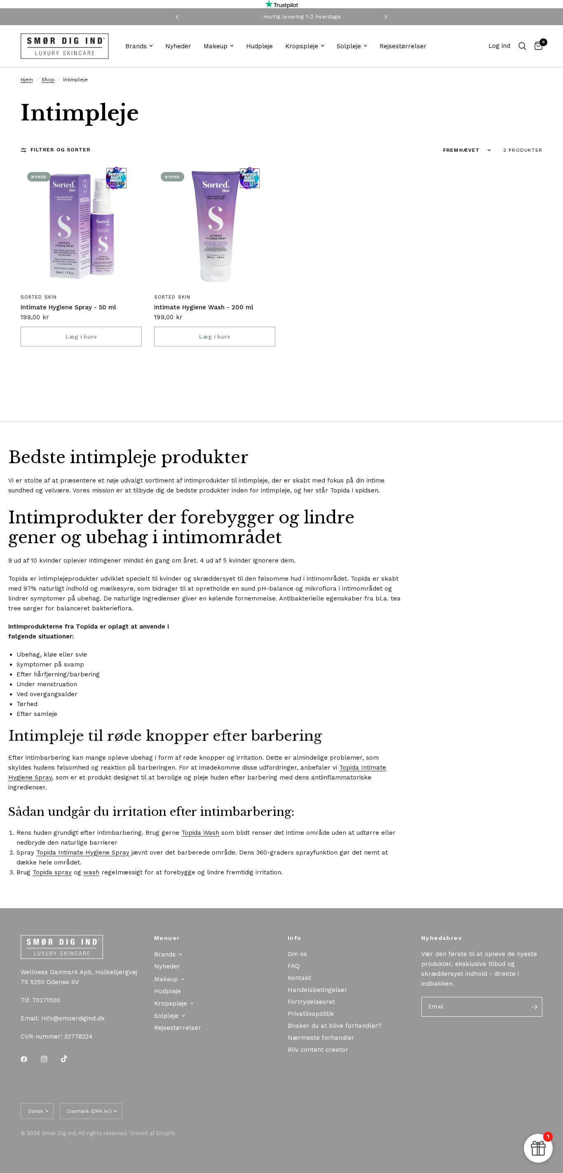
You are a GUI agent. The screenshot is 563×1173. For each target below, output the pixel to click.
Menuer (167, 938)
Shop (48, 79)
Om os (297, 954)
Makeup (216, 46)
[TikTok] (70, 1059)
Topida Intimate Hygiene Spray (82, 852)
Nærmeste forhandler (321, 1037)
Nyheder (178, 46)
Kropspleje (301, 46)
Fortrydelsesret (311, 1002)
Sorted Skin (39, 297)
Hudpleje (259, 46)
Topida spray (52, 872)
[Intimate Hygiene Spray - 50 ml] (81, 226)
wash (91, 872)
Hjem (27, 79)
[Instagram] (50, 1059)
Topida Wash (200, 832)
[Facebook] (30, 1059)
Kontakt (299, 978)
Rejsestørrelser (403, 46)
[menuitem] (139, 46)
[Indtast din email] (534, 1007)
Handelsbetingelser (317, 990)
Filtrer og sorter (60, 150)
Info (295, 938)
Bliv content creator (318, 1049)
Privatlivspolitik (311, 1014)
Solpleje (349, 46)
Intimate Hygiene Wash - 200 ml (203, 307)
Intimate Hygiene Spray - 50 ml (68, 307)
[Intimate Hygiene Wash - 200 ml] (214, 226)
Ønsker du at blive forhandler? (335, 1025)
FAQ (294, 966)
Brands (136, 46)
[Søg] (522, 46)
